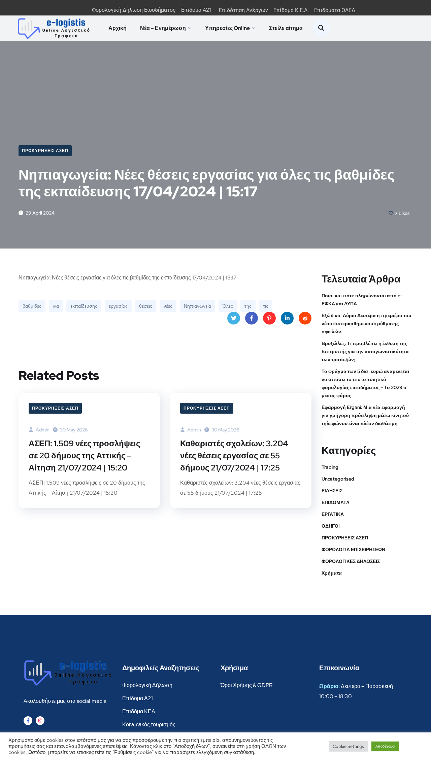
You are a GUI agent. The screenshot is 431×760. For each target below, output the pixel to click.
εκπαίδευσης (83, 306)
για (56, 306)
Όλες (228, 306)
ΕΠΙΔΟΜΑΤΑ (336, 502)
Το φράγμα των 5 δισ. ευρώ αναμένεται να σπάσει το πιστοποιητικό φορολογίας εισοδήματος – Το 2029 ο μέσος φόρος (365, 383)
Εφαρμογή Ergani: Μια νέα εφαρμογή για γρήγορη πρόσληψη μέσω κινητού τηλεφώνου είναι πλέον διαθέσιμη (365, 415)
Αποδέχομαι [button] (385, 746)
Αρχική (117, 28)
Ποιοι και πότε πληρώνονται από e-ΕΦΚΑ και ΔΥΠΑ (362, 300)
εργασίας (118, 306)
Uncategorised (338, 479)
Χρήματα (332, 573)
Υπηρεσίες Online (227, 28)
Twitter (233, 318)
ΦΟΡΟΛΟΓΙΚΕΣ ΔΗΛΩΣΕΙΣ (351, 561)
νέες (168, 306)
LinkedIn (287, 318)
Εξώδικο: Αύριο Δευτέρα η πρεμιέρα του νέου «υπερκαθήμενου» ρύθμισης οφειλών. (366, 323)
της (248, 306)
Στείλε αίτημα (286, 28)
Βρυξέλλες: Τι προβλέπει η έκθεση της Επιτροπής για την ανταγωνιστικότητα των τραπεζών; (365, 351)
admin (42, 430)
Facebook (251, 318)
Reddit (305, 318)
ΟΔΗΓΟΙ (331, 526)
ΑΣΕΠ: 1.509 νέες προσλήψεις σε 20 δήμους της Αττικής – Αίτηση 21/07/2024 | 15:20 (84, 455)
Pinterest (269, 318)
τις (265, 306)
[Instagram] (40, 720)
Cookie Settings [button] (348, 746)
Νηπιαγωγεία (197, 306)
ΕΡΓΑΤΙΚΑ (333, 514)
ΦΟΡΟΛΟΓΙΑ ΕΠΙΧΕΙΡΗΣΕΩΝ (353, 549)
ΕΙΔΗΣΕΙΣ (332, 491)
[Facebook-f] (28, 720)
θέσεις (145, 306)
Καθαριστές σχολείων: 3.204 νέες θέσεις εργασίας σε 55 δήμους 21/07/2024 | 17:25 (234, 455)
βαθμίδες (32, 306)
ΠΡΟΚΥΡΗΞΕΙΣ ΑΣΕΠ (45, 150)
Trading (330, 467)
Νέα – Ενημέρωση (163, 28)
